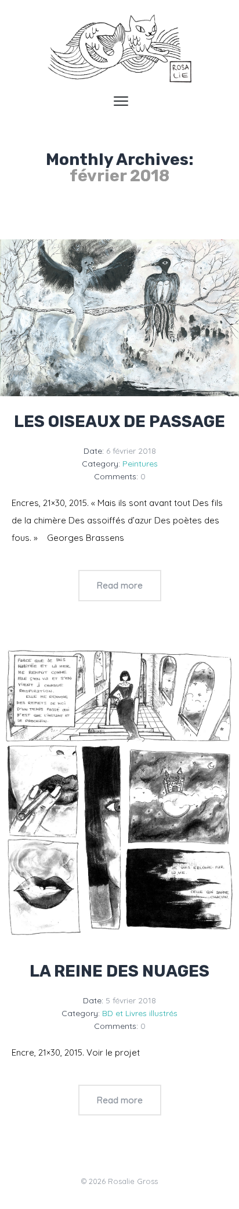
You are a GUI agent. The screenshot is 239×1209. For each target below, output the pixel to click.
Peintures (140, 463)
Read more (120, 585)
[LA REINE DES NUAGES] (119, 794)
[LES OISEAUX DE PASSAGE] (119, 318)
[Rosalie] (119, 49)
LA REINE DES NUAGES (119, 971)
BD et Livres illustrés (140, 1013)
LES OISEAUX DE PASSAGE (119, 421)
